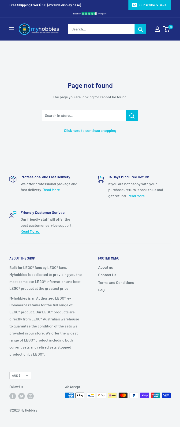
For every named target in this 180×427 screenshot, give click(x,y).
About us (105, 267)
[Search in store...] (132, 115)
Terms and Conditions (116, 282)
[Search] (140, 29)
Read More (51, 189)
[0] (167, 29)
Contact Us (107, 274)
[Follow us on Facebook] (12, 396)
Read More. (137, 195)
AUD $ (16, 375)
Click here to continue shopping (90, 130)
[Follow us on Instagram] (30, 396)
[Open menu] (11, 29)
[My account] (157, 29)
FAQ (101, 290)
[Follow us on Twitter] (21, 396)
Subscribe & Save (152, 5)
